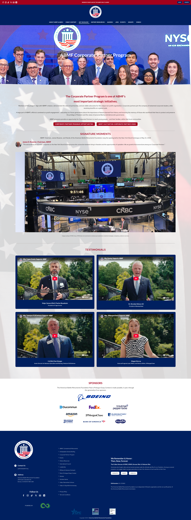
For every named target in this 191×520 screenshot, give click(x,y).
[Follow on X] (11, 2)
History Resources (98, 22)
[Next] (170, 192)
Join (117, 22)
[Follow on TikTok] (8, 2)
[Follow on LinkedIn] (16, 2)
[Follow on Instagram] (6, 2)
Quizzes (110, 22)
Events (122, 22)
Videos (138, 22)
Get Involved (83, 22)
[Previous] (20, 192)
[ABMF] (95, 12)
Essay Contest (71, 22)
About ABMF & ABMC (56, 22)
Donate (130, 22)
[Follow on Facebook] (3, 2)
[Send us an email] (14, 2)
